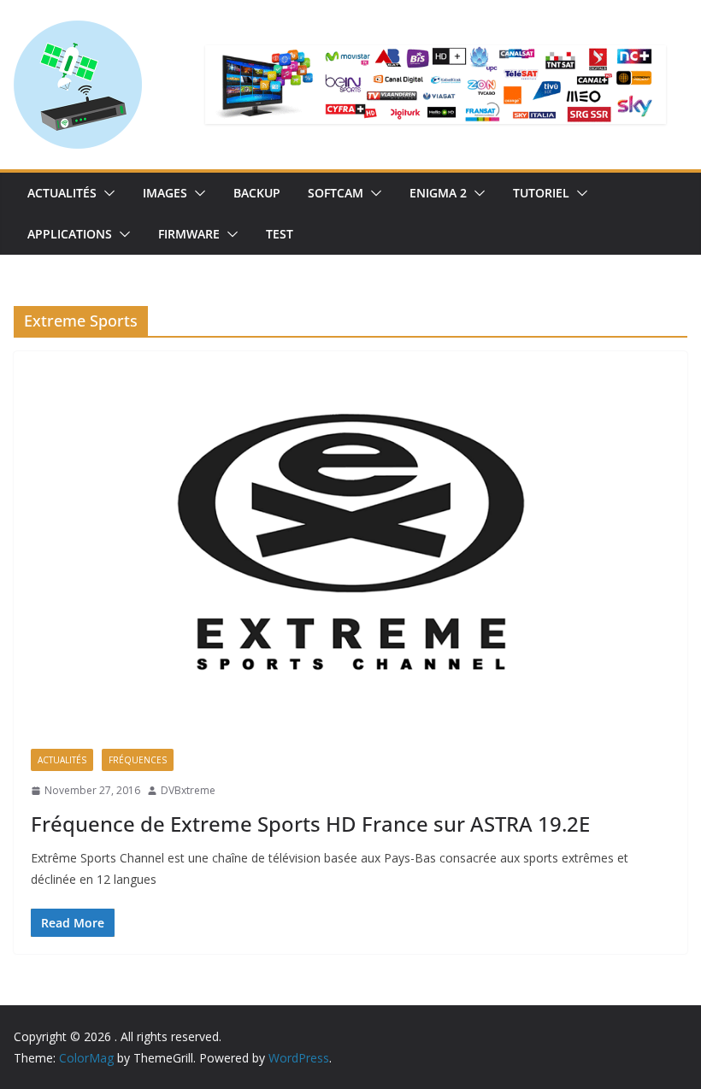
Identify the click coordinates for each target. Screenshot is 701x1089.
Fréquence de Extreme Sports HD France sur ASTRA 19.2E (310, 823)
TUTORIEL (541, 193)
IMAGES (165, 193)
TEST (279, 234)
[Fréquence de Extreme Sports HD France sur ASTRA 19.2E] (350, 541)
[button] (106, 193)
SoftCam (335, 193)
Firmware (189, 234)
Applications (69, 234)
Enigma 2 (438, 193)
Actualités (62, 193)
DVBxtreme (188, 790)
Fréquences (138, 760)
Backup (256, 193)
